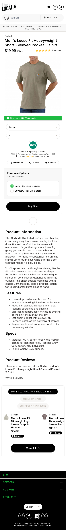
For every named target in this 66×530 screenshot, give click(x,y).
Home (6, 26)
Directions (18, 162)
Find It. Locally (53, 17)
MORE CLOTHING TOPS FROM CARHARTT (33, 391)
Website (52, 162)
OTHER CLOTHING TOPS (33, 406)
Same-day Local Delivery (27, 186)
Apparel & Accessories (49, 26)
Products (16, 26)
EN (48, 7)
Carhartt (30, 26)
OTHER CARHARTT (33, 399)
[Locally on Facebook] (29, 516)
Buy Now (33, 206)
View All (31, 448)
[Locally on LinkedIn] (37, 516)
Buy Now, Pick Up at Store (28, 190)
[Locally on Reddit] (21, 516)
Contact (35, 162)
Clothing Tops (33, 29)
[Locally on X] (44, 516)
